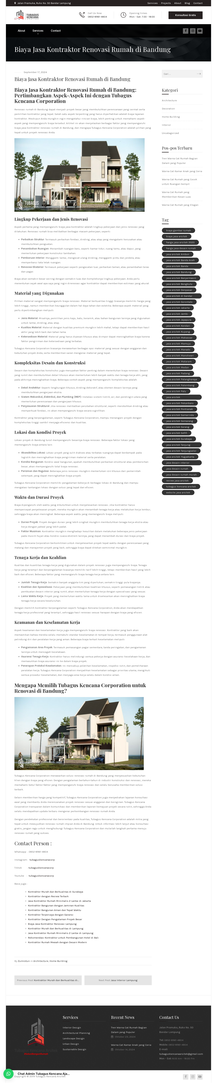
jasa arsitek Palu (176, 391)
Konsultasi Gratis (185, 15)
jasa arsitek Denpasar (179, 290)
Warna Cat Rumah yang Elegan (180, 204)
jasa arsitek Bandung (179, 272)
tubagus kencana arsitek (181, 486)
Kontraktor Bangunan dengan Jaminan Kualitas (56, 905)
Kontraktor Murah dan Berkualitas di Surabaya (55, 891)
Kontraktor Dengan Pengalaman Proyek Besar (55, 919)
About (177, 3)
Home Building (58, 961)
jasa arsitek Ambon (177, 254)
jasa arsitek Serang (177, 427)
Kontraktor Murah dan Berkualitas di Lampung (55, 928)
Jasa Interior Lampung (118, 980)
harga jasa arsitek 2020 (180, 242)
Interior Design (72, 1027)
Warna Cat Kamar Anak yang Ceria (182, 171)
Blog (187, 3)
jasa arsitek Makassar (179, 337)
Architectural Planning (76, 1032)
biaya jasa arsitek (176, 236)
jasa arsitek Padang (178, 373)
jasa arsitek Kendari (178, 325)
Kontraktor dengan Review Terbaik (48, 896)
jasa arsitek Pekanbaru (180, 403)
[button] (8, 1074)
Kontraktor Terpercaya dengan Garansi (50, 914)
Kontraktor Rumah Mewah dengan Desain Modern (57, 942)
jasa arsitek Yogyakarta (180, 456)
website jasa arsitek (178, 492)
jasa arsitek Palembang (180, 385)
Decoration (168, 108)
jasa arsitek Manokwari (180, 355)
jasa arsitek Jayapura (178, 319)
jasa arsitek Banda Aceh (180, 260)
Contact (198, 3)
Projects (166, 3)
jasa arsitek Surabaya (179, 438)
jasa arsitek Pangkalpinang (175, 398)
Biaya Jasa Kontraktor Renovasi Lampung (52, 923)
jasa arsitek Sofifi (176, 432)
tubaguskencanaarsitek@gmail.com (181, 1053)
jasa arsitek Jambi (177, 313)
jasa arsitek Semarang (179, 421)
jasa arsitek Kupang (178, 331)
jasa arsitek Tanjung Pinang (178, 445)
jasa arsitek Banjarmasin (181, 278)
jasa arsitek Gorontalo (179, 301)
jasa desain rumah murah (181, 474)
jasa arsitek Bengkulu (179, 284)
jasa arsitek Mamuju (178, 343)
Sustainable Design (74, 1049)
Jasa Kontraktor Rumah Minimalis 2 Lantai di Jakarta (59, 900)
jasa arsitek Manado (178, 349)
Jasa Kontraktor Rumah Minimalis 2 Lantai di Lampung (60, 933)
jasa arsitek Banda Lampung (177, 267)
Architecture (40, 961)
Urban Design (71, 1043)
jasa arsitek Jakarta (178, 307)
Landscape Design (73, 1038)
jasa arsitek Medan (177, 367)
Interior (166, 124)
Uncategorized (170, 133)
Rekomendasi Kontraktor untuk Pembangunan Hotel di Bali (63, 937)
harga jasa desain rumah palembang (181, 249)
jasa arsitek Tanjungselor (181, 450)
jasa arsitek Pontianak (179, 409)
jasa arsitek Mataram (179, 361)
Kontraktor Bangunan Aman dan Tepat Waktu (54, 910)
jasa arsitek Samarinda (180, 415)
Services (152, 3)
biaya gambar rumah (178, 230)
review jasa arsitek (177, 480)
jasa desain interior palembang (177, 463)
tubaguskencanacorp (42, 859)
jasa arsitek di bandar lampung (179, 296)
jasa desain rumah (177, 468)
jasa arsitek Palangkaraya (181, 379)
